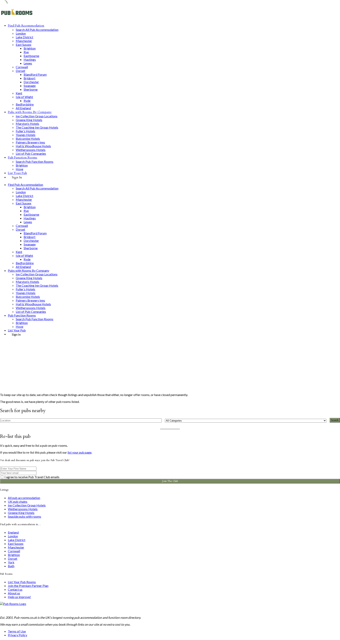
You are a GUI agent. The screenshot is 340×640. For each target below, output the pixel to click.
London (21, 33)
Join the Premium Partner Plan (28, 586)
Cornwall (22, 67)
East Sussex (23, 44)
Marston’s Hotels (27, 123)
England (13, 532)
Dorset (20, 71)
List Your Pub (17, 173)
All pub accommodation (24, 498)
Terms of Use (17, 631)
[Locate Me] (157, 420)
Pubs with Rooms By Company (30, 112)
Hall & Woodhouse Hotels (33, 146)
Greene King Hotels (29, 120)
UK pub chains (17, 501)
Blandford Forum (35, 74)
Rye (26, 52)
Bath (11, 566)
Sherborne (31, 89)
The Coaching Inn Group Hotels (37, 127)
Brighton (30, 48)
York (11, 562)
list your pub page (79, 452)
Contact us (15, 589)
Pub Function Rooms (22, 157)
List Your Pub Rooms (22, 582)
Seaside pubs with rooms (24, 516)
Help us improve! (19, 597)
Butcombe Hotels (28, 138)
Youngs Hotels (25, 135)
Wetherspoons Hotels (30, 150)
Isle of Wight (24, 97)
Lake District (24, 37)
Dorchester (31, 82)
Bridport (29, 78)
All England (23, 108)
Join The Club (170, 481)
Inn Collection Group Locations (36, 116)
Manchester (24, 41)
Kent (19, 93)
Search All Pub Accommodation (37, 29)
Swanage (30, 85)
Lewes (28, 63)
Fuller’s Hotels (25, 131)
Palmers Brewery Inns (30, 142)
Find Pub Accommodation (26, 25)
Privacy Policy (17, 635)
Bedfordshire (25, 104)
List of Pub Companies (31, 153)
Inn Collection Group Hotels (27, 505)
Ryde (27, 100)
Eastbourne (31, 56)
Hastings (30, 59)
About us (14, 593)
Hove (19, 169)
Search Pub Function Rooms (34, 161)
